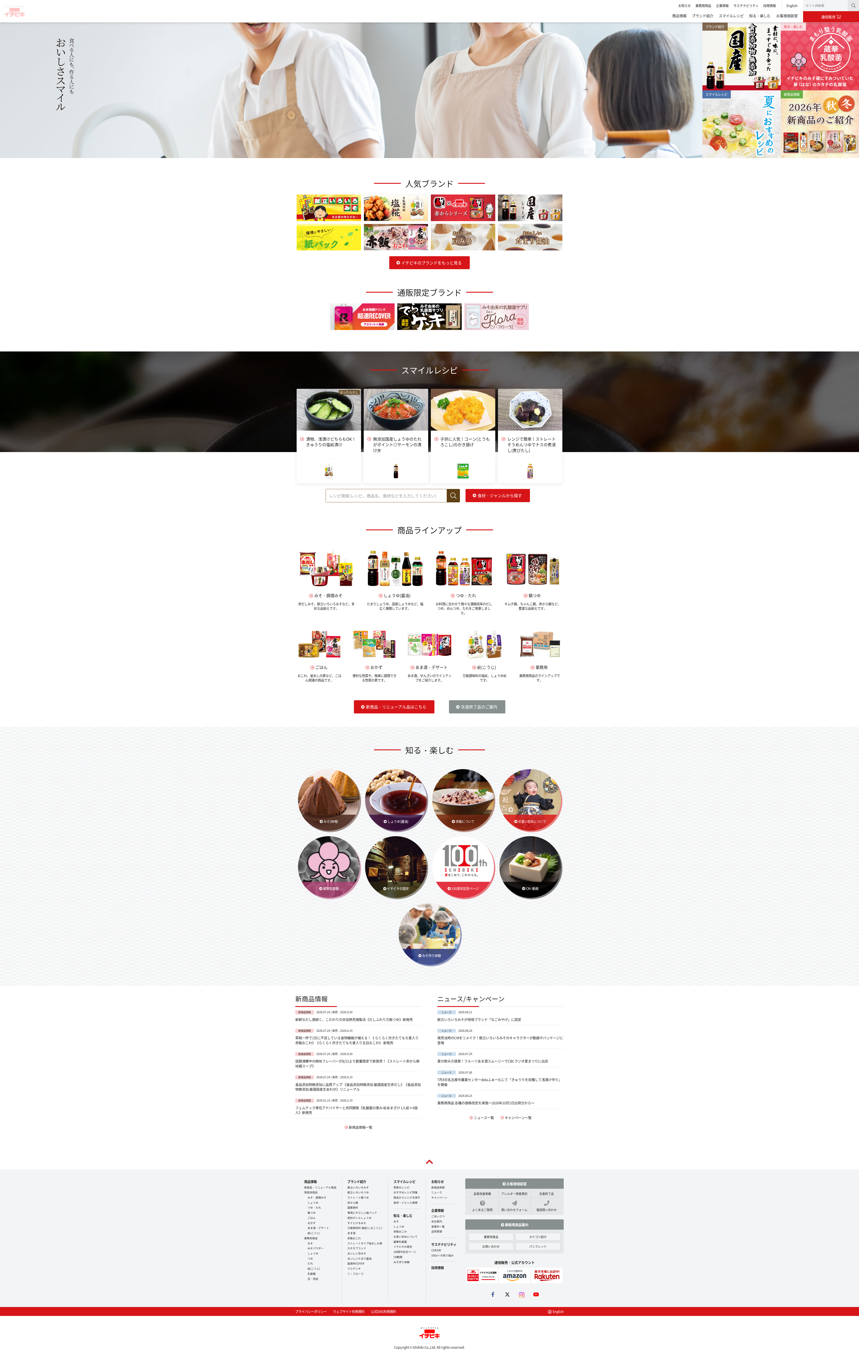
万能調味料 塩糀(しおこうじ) (364, 1228)
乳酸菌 (312, 1273)
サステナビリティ (746, 5)
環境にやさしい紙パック (362, 1212)
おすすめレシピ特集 (405, 1192)
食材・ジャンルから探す (500, 495)
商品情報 (679, 15)
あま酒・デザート (318, 1228)
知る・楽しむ (760, 15)
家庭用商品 (311, 1192)
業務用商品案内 (516, 1224)
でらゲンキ (354, 1268)
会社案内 (436, 1221)
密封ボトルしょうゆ (359, 1218)
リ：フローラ (355, 1273)
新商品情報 (438, 1187)
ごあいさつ (438, 1216)
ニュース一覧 (484, 1117)
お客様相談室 (787, 15)
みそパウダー (316, 1248)
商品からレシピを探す (406, 1197)
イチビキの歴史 (402, 1246)
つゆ (310, 1258)
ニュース (436, 1192)
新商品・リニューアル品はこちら (396, 707)
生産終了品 (546, 1193)
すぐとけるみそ (356, 1223)
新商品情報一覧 (360, 1127)
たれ (310, 1263)
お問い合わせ (491, 1246)
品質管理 (436, 1231)
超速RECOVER (355, 1263)
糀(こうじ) (314, 1233)
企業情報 (722, 5)
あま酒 (351, 1233)
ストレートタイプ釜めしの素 (364, 1243)
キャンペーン (439, 1197)
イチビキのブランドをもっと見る (431, 263)
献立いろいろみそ (358, 1187)
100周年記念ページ (404, 1252)
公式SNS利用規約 (383, 1311)
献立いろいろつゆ (358, 1192)
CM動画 (397, 1257)
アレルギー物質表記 (514, 1193)
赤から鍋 (352, 1202)
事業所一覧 (438, 1226)
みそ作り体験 (401, 1262)
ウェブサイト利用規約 (348, 1311)
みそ (310, 1243)
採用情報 (769, 5)
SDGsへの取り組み (442, 1255)
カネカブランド (356, 1248)
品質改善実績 (482, 1193)
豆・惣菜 (313, 1279)
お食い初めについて (405, 1236)
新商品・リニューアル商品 (320, 1187)
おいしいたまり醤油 (359, 1258)
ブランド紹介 (702, 15)
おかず (312, 1223)
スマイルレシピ (731, 15)
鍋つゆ (312, 1212)
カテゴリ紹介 (538, 1237)
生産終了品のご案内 (479, 707)
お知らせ (684, 5)
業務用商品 (703, 5)
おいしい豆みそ (356, 1253)
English (792, 5)
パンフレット (538, 1246)
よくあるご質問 (482, 1210)
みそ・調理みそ (317, 1197)
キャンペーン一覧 (518, 1117)
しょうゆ (313, 1202)
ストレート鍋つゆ (358, 1197)
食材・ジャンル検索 (405, 1202)
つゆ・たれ (314, 1207)
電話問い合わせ (546, 1210)
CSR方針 (436, 1250)
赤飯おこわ (354, 1238)
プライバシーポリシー (311, 1311)
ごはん (312, 1218)
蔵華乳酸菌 (400, 1242)
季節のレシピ (401, 1187)
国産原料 (352, 1207)
